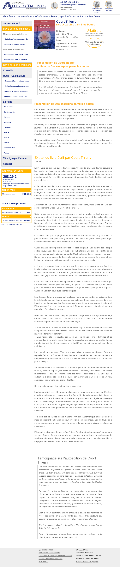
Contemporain (9, 112)
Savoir (6, 143)
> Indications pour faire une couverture (16, 86)
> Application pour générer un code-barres (16, 96)
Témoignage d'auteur (15, 158)
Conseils (8, 70)
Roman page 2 (58, 16)
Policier (7, 132)
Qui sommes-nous (46, 550)
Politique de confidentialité (49, 553)
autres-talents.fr (11, 23)
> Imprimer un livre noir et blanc (16, 54)
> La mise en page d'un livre (14, 44)
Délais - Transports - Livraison (50, 559)
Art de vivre (8, 107)
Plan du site (43, 562)
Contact (7, 164)
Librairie (7, 102)
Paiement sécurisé (64, 556)
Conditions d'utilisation (48, 556)
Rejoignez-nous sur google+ (87, 562)
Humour (7, 117)
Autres (6, 153)
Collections (42, 16)
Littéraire (7, 127)
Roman (6, 137)
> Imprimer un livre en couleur (15, 59)
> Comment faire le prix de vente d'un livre (16, 81)
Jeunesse (7, 122)
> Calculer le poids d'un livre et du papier (16, 91)
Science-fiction (9, 148)
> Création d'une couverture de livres (16, 39)
